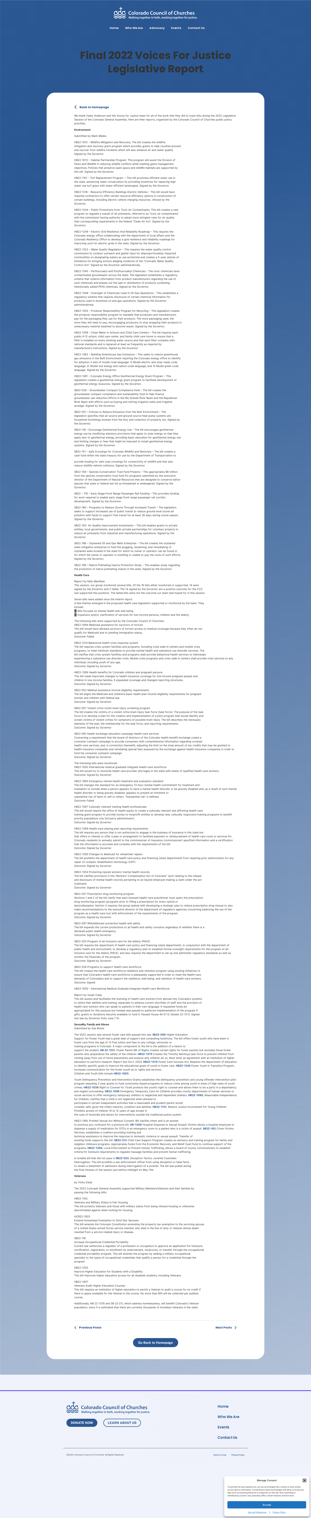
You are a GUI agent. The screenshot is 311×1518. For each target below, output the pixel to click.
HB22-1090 (195, 1095)
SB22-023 (122, 1158)
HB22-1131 (160, 1106)
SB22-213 (120, 1140)
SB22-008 (159, 1034)
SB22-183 (209, 1128)
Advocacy (157, 28)
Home (114, 28)
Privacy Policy (279, 1512)
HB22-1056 (112, 1091)
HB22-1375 (145, 1054)
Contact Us (196, 28)
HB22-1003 (121, 1073)
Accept (267, 1504)
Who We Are (134, 28)
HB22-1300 (94, 1148)
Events (176, 28)
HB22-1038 (91, 1087)
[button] (304, 1480)
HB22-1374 (150, 1061)
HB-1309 (136, 1124)
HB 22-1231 (107, 1050)
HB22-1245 (183, 1065)
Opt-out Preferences (257, 1512)
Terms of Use (219, 1455)
